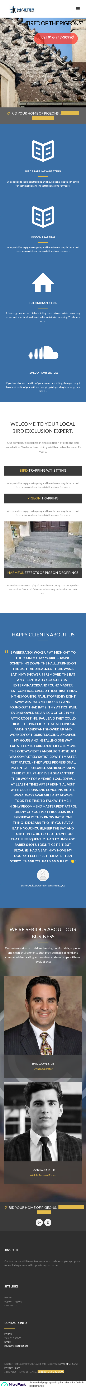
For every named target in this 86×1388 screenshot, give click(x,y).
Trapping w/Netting (43, 470)
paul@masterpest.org (16, 1345)
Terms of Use (65, 1363)
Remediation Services (43, 372)
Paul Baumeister (43, 1063)
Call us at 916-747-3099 (51, 1371)
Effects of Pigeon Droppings (42, 572)
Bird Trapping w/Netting (43, 171)
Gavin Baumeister (43, 1169)
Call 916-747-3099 (56, 37)
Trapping (43, 498)
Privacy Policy (12, 1367)
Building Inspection (43, 302)
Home (7, 1297)
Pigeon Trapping (43, 237)
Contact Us (10, 1305)
